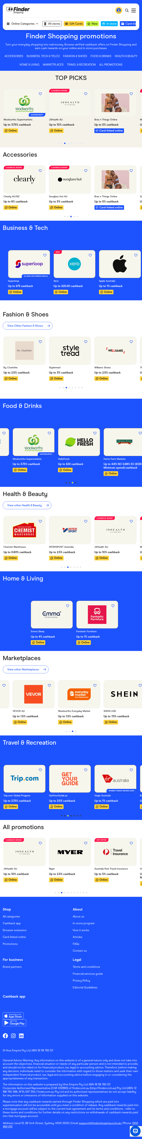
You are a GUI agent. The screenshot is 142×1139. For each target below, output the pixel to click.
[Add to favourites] (40, 93)
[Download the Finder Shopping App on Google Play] (14, 1022)
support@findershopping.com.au (100, 1123)
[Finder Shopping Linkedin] (21, 1035)
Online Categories (23, 23)
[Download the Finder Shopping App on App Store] (14, 1015)
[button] (14, 56)
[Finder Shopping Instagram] (13, 1035)
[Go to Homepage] (18, 10)
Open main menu (133, 10)
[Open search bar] (127, 10)
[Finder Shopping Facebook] (5, 1035)
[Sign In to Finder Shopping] (118, 10)
